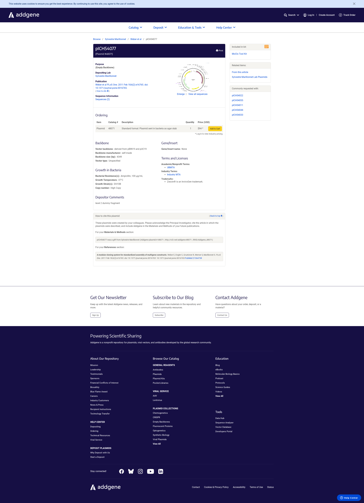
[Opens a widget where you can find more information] (349, 498)
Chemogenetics (160, 413)
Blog (217, 365)
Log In (311, 15)
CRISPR (156, 417)
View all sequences (197, 94)
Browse (97, 39)
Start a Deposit (97, 457)
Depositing (95, 426)
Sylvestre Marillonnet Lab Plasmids (249, 77)
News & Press (97, 405)
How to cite (102, 91)
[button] (291, 15)
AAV (155, 395)
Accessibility (239, 487)
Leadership (95, 369)
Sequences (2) (102, 99)
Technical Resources (100, 435)
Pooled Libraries (160, 383)
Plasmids (157, 374)
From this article (240, 72)
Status (270, 487)
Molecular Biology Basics (227, 374)
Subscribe (159, 315)
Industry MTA (173, 174)
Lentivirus (157, 400)
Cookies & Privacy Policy (216, 487)
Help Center (224, 27)
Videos (218, 391)
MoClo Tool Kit (239, 53)
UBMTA (171, 167)
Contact (196, 487)
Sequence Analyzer (224, 422)
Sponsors (94, 378)
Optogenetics (159, 430)
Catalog (134, 27)
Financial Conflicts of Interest (104, 383)
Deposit (158, 27)
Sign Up (95, 315)
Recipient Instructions (100, 409)
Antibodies (158, 369)
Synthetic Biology (161, 435)
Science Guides (222, 387)
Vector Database (223, 427)
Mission (94, 365)
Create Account (327, 15)
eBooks (219, 369)
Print (220, 50)
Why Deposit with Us (100, 452)
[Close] (353, 3)
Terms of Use (256, 487)
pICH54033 (237, 114)
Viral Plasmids (160, 439)
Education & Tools (189, 27)
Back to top (215, 216)
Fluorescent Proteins (163, 426)
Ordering (94, 431)
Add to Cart (215, 129)
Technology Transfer (100, 413)
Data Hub (219, 418)
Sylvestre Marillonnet (115, 39)
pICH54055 (237, 100)
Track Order (349, 15)
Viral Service (96, 440)
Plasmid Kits (159, 378)
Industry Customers (99, 400)
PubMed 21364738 (193, 258)
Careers (94, 396)
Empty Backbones (161, 422)
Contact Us (222, 315)
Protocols (220, 383)
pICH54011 (237, 105)
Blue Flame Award (98, 391)
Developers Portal (223, 431)
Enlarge (181, 94)
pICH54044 (237, 110)
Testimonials (96, 374)
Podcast (219, 378)
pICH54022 (237, 95)
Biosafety (94, 387)
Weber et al (136, 39)
